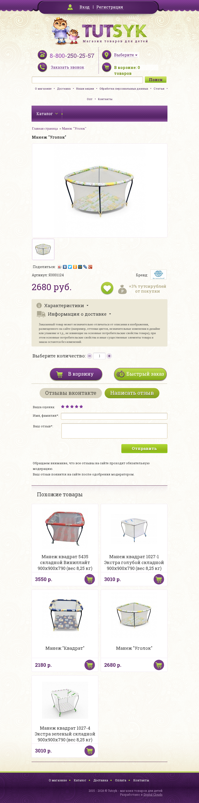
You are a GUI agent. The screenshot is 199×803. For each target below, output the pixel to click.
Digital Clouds (153, 794)
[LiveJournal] (85, 267)
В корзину (81, 374)
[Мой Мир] (80, 267)
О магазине (43, 88)
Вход (85, 6)
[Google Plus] (90, 267)
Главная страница (45, 128)
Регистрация (109, 6)
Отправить (144, 448)
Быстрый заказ (145, 374)
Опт (89, 99)
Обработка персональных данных (124, 88)
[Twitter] (70, 267)
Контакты (105, 99)
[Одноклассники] (75, 267)
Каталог (80, 780)
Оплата (120, 780)
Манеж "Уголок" (74, 128)
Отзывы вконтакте (70, 392)
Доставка (64, 88)
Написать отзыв (132, 392)
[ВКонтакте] (64, 267)
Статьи (159, 88)
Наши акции (85, 88)
